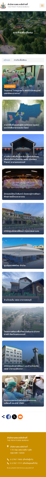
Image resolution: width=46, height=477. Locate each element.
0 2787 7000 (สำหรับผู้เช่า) (21, 459)
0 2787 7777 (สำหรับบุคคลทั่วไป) (24, 463)
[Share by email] (20, 416)
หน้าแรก (7, 60)
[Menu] (42, 5)
